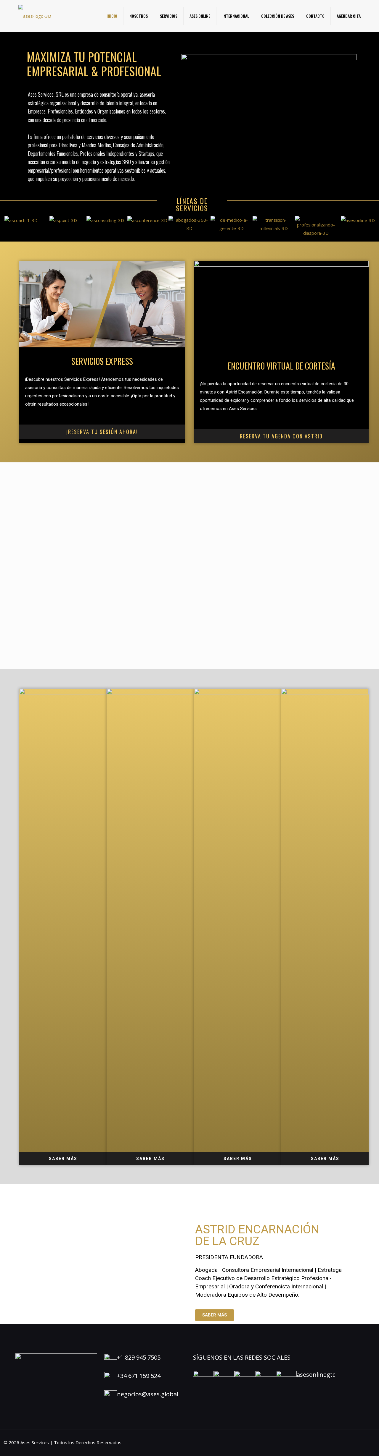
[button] (269, 103)
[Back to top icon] (350, 1444)
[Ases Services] (34, 16)
